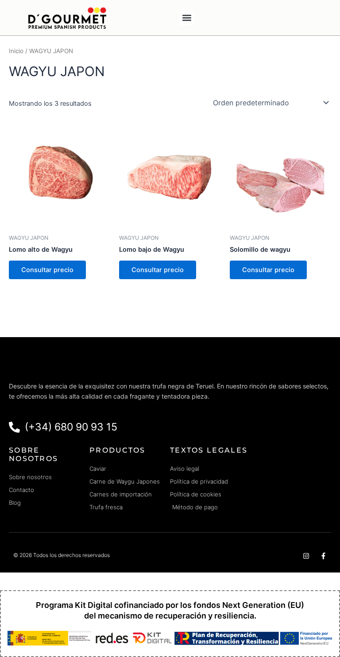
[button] (186, 18)
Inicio (16, 50)
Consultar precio (47, 270)
